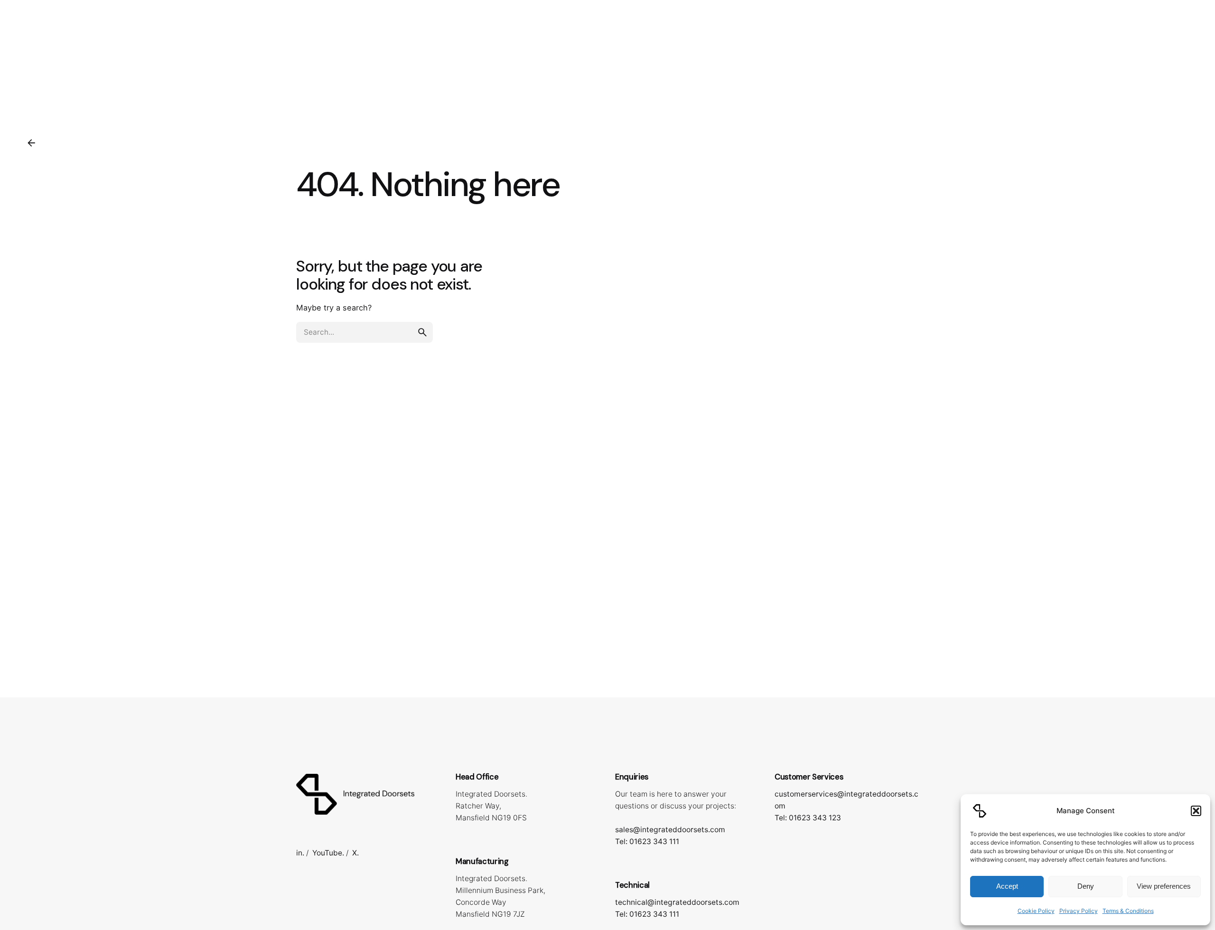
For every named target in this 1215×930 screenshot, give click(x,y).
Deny (1085, 886)
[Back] (31, 143)
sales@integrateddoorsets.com (670, 829)
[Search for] (364, 332)
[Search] (1185, 56)
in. (300, 852)
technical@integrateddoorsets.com (677, 902)
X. (355, 852)
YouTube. (328, 852)
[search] (422, 332)
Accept (1007, 886)
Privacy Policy (1078, 910)
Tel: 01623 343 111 (647, 841)
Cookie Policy (1036, 910)
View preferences (1164, 886)
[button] (1196, 811)
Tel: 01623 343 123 (808, 817)
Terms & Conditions (1128, 910)
